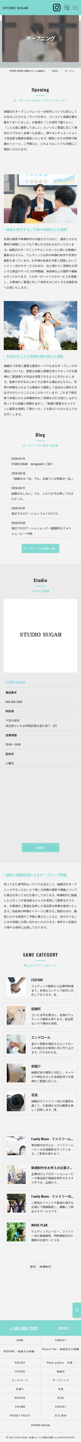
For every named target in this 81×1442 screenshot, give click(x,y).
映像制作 (45, 1266)
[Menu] (75, 7)
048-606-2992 (13, 702)
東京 (33, 1266)
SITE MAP (61, 1415)
